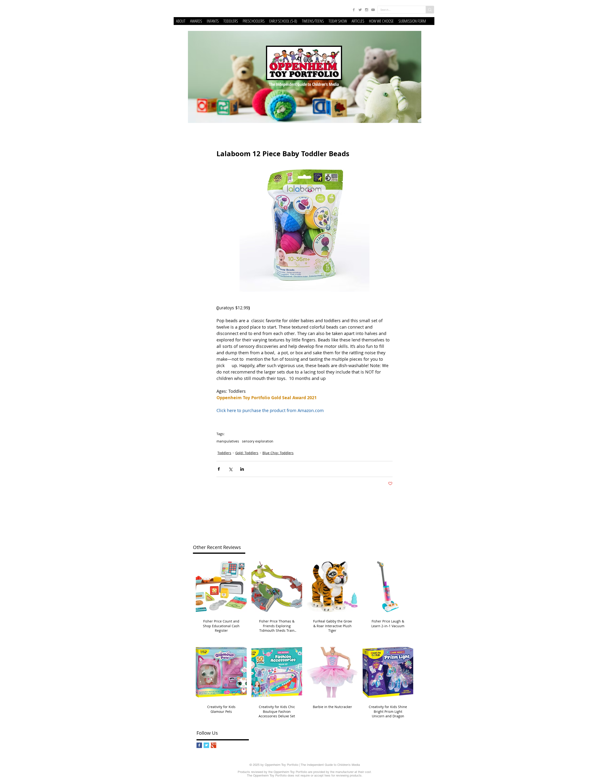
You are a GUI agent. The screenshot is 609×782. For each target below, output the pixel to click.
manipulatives (227, 441)
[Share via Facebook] (218, 469)
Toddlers (224, 453)
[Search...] (430, 9)
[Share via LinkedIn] (242, 469)
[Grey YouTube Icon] (373, 10)
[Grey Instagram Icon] (366, 10)
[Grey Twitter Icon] (360, 10)
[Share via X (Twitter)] (230, 469)
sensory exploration (257, 441)
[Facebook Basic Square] (199, 745)
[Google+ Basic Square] (213, 745)
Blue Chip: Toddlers (278, 453)
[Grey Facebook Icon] (354, 10)
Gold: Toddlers (246, 453)
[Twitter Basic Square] (206, 745)
